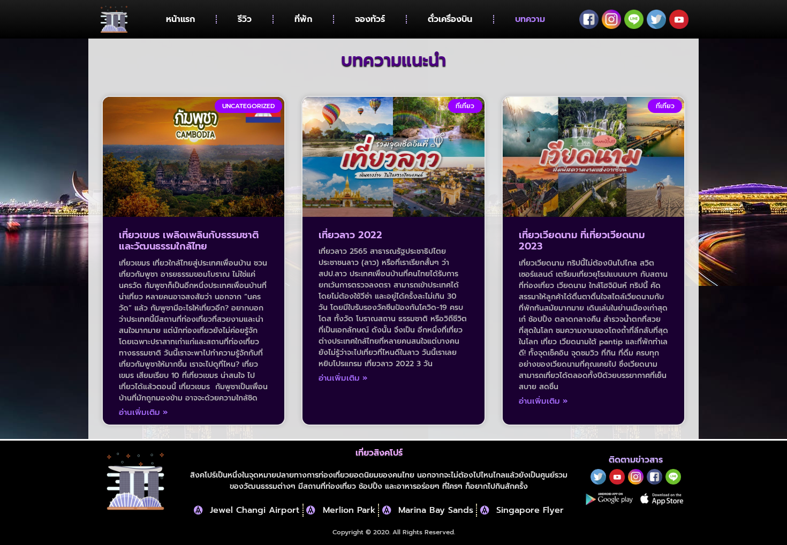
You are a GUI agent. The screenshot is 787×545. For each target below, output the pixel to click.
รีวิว (245, 19)
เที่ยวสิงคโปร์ (379, 452)
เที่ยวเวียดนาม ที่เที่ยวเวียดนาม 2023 (582, 241)
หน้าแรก (180, 19)
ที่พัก (303, 19)
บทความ (530, 19)
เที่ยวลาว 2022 (350, 235)
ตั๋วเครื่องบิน (450, 19)
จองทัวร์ (370, 19)
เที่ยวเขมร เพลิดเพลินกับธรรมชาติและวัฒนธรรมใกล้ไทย (189, 241)
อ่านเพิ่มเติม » (143, 412)
